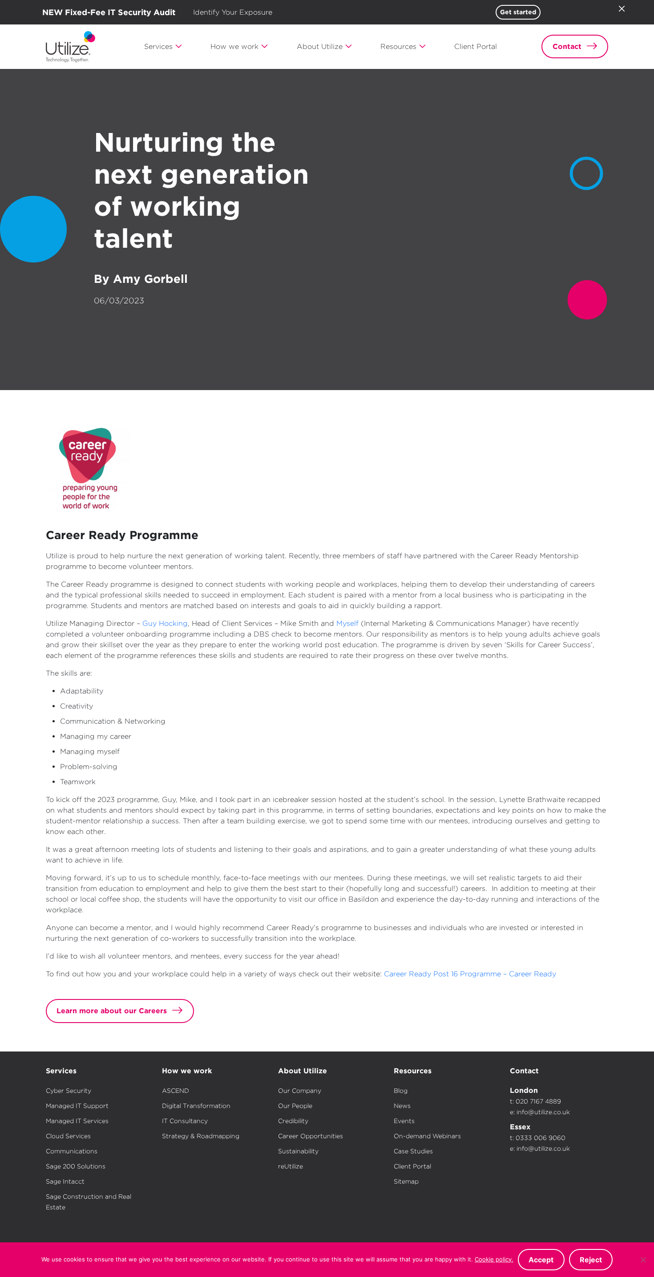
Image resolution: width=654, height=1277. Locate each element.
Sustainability (298, 1151)
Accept (541, 1259)
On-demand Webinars (427, 1136)
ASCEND (175, 1090)
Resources (413, 1071)
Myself (347, 623)
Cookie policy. (494, 1259)
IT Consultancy (185, 1120)
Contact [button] (567, 46)
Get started (518, 12)
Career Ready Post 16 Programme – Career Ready (470, 974)
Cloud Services (68, 1136)
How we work (187, 1071)
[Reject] (642, 1259)
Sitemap (406, 1181)
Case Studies (413, 1151)
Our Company (299, 1090)
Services (61, 1071)
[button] (163, 46)
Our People (295, 1105)
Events (404, 1120)
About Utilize (302, 1071)
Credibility (293, 1120)
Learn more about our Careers (112, 1011)
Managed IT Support (77, 1105)
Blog (401, 1090)
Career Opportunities (310, 1136)
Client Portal (412, 1166)
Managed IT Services (77, 1120)
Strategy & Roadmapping (200, 1136)
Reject (591, 1259)
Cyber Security (68, 1090)
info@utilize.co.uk (543, 1112)
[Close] (622, 8)
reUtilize (290, 1166)
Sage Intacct (65, 1181)
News (402, 1105)
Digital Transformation (196, 1105)
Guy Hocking (165, 623)
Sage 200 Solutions (75, 1166)
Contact (524, 1071)
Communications (71, 1151)
